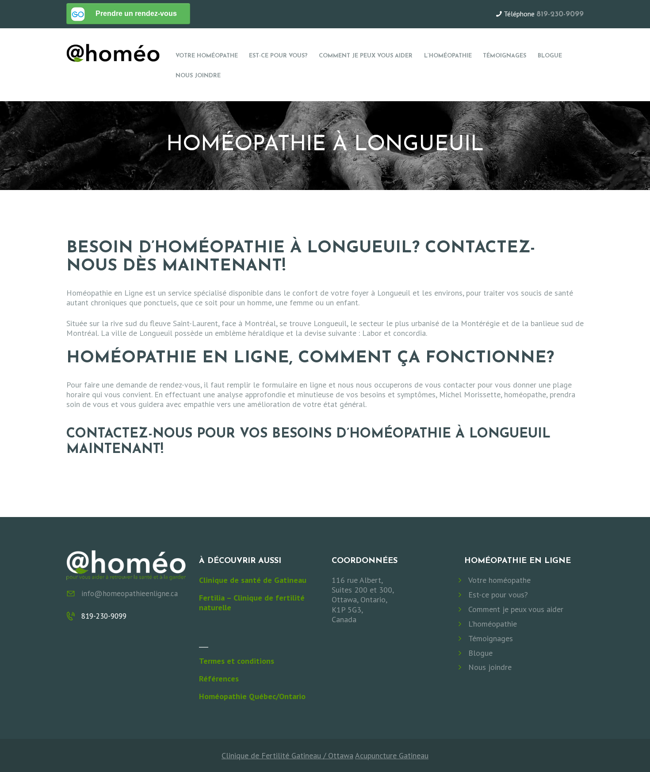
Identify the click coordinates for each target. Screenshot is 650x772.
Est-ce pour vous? (498, 595)
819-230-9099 (560, 14)
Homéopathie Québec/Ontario (252, 696)
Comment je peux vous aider (515, 609)
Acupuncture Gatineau (391, 755)
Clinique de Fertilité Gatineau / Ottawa (287, 755)
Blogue (480, 653)
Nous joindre (490, 667)
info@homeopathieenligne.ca (129, 593)
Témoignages (490, 638)
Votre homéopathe (499, 580)
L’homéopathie (492, 624)
